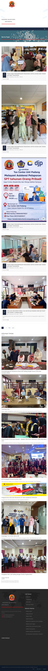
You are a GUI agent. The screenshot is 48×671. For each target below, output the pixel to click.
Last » (13, 327)
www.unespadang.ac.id (7, 616)
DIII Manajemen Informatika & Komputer (34, 634)
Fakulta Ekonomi (29, 613)
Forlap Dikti (28, 597)
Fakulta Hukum (29, 611)
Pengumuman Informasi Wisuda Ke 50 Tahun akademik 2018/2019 (19, 497)
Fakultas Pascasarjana (30, 629)
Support (44, 669)
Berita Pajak (4, 581)
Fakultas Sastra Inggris (30, 623)
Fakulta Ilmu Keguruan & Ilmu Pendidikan (34, 621)
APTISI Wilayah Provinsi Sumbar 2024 (11, 479)
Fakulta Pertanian (29, 618)
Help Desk (39, 669)
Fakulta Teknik (29, 616)
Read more (5, 79)
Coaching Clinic (6, 409)
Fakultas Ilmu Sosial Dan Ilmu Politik (33, 626)
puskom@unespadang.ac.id (8, 615)
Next (9, 327)
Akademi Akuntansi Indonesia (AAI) (33, 631)
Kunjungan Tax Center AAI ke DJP (10, 536)
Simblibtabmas (29, 599)
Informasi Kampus (11, 581)
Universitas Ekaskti (30, 604)
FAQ (33, 669)
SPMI (17, 581)
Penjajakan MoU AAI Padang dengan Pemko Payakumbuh (17, 574)
